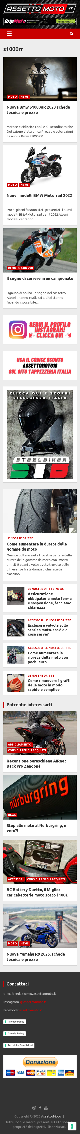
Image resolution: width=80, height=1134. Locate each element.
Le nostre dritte (20, 538)
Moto (12, 96)
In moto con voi (20, 267)
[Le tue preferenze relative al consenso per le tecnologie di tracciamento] (72, 1126)
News (24, 96)
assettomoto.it (30, 1010)
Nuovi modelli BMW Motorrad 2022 (39, 195)
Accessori (35, 620)
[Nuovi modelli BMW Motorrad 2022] (40, 167)
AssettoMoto (51, 1116)
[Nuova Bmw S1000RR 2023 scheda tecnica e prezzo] (40, 79)
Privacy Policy (16, 1021)
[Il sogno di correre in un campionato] (40, 250)
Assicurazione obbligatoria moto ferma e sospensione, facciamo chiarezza (50, 600)
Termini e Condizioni (20, 1045)
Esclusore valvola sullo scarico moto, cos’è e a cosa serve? (48, 629)
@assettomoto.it (33, 1002)
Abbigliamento (19, 744)
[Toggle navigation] (9, 34)
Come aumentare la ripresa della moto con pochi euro (48, 657)
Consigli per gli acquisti (27, 750)
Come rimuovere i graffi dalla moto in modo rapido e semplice (49, 685)
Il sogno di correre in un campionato (40, 278)
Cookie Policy (16, 1033)
